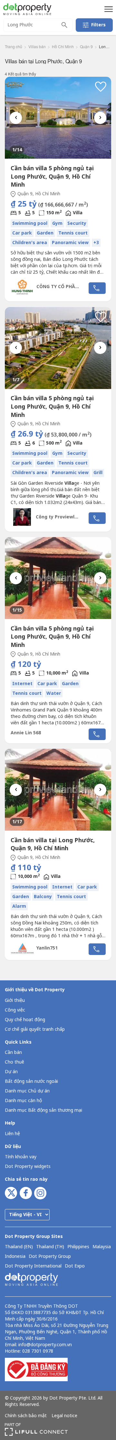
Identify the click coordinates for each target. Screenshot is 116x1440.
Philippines (78, 1247)
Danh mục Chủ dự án (27, 1091)
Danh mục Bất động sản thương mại (43, 1110)
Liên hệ (12, 1133)
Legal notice (64, 1416)
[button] (107, 9)
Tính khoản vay (20, 1156)
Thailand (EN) (19, 1247)
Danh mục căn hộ (23, 1100)
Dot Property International (33, 1266)
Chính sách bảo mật (26, 1416)
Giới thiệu (15, 1000)
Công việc (15, 1010)
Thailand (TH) (50, 1247)
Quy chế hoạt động (25, 1019)
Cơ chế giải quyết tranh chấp (35, 1029)
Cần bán (13, 1052)
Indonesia (15, 1256)
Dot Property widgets (28, 1166)
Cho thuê (14, 1062)
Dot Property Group (50, 1256)
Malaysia (101, 1247)
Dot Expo (75, 1266)
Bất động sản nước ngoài (31, 1081)
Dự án (11, 1071)
